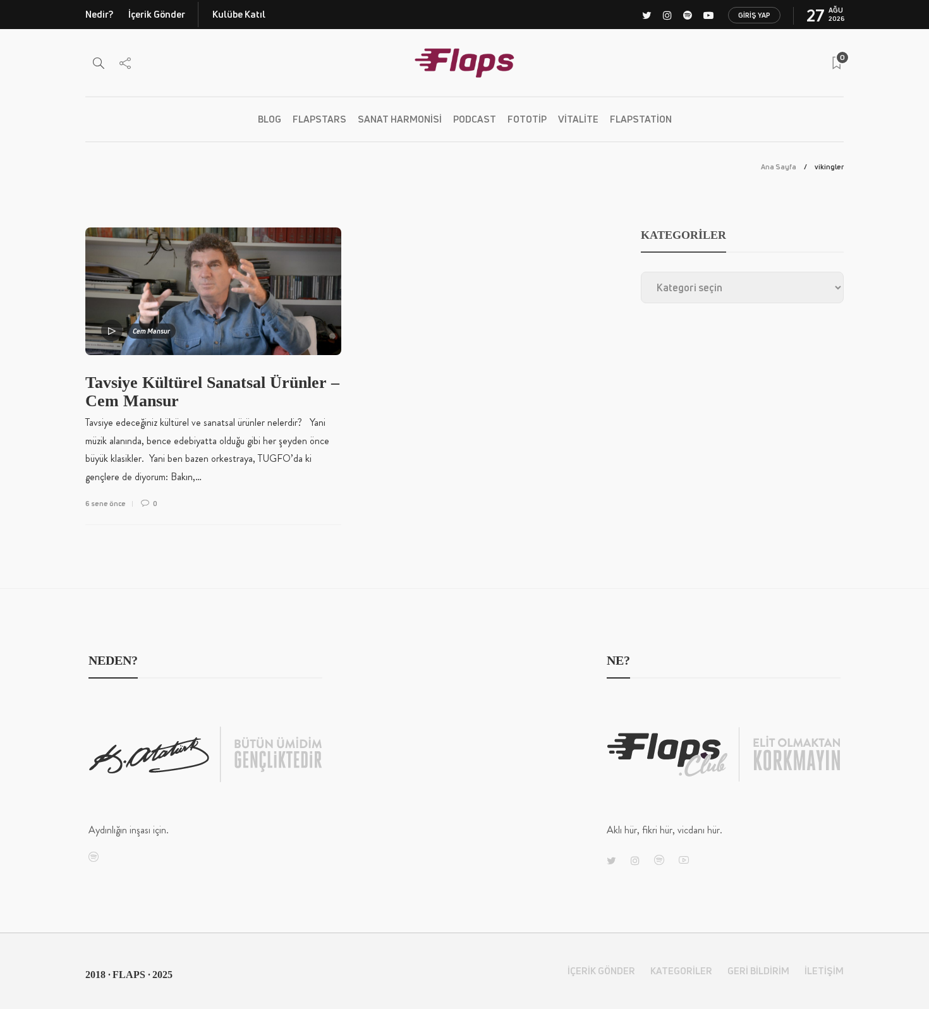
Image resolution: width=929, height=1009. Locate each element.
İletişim (824, 970)
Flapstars (319, 119)
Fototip (527, 119)
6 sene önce (105, 503)
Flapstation (641, 119)
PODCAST (474, 119)
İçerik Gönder (156, 14)
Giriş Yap (754, 15)
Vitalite (578, 119)
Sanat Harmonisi (400, 119)
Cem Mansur (151, 330)
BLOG (269, 119)
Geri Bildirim (758, 970)
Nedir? (99, 14)
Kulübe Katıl (238, 14)
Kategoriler (681, 970)
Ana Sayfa (778, 166)
